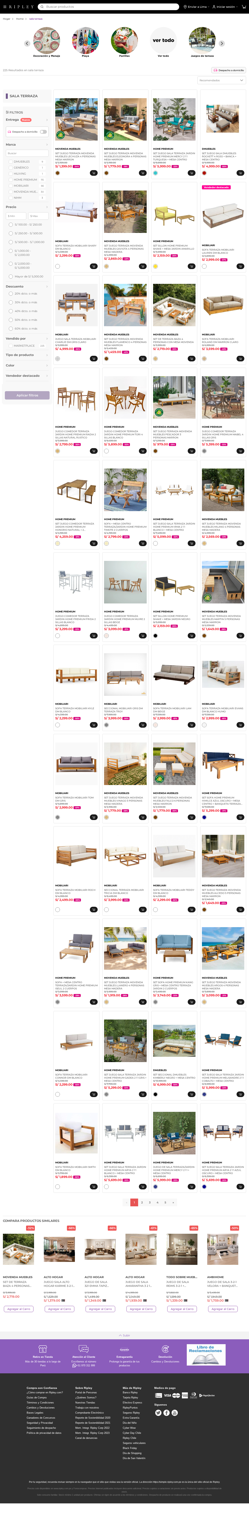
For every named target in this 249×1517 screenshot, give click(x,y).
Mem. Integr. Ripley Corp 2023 (92, 1432)
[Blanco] (57, 266)
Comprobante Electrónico (89, 1412)
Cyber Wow (129, 1427)
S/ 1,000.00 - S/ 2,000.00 (23, 253)
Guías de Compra (36, 1397)
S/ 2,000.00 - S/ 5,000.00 (23, 265)
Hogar (6, 18)
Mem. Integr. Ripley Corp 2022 (92, 1427)
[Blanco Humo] (204, 725)
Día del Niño (130, 1422)
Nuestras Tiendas (85, 1402)
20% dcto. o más (26, 293)
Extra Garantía (131, 1417)
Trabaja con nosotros (87, 1407)
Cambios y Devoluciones (41, 1407)
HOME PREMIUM (25, 179)
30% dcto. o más (26, 302)
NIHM (17, 197)
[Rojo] (204, 173)
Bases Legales (35, 1412)
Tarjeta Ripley (130, 1397)
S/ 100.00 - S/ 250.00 (28, 224)
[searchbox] (112, 6)
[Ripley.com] (21, 6)
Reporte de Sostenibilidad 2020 (92, 1417)
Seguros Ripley (131, 1412)
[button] (244, 7)
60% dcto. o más (26, 328)
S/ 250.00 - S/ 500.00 (28, 233)
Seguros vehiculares (134, 1443)
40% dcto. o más (26, 311)
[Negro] (155, 635)
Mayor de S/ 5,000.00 (29, 276)
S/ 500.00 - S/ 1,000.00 (29, 242)
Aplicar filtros (27, 395)
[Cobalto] (204, 1094)
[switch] (43, 132)
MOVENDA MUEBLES (26, 191)
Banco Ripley (130, 1392)
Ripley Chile (129, 1438)
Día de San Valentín (134, 1458)
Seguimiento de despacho (41, 1427)
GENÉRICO (21, 167)
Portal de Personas (86, 1392)
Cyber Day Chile (132, 1432)
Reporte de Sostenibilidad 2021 (92, 1422)
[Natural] (57, 543)
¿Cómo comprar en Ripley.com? (45, 1392)
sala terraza (35, 18)
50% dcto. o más (26, 320)
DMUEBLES (22, 161)
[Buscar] (42, 6)
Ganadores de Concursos (41, 1417)
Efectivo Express (132, 1402)
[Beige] (106, 635)
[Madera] (106, 266)
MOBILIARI (21, 185)
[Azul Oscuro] (204, 817)
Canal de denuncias (86, 1438)
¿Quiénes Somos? (85, 1397)
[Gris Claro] (57, 358)
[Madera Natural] (57, 451)
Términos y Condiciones (40, 1402)
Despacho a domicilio (231, 70)
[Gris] (204, 451)
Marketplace (24, 345)
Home (20, 18)
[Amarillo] (155, 266)
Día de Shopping (132, 1453)
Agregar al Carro (18, 1309)
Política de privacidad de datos (44, 1432)
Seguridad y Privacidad (40, 1422)
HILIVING (20, 173)
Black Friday (130, 1448)
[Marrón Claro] (204, 358)
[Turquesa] (155, 173)
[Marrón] (57, 173)
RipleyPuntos (130, 1407)
